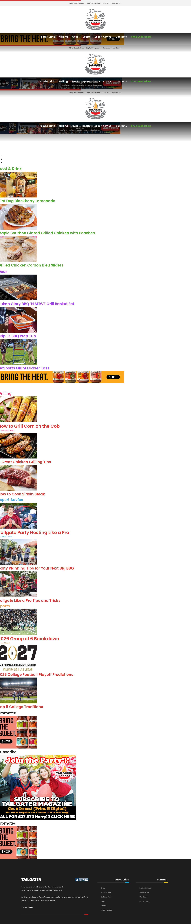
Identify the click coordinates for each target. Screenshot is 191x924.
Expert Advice (103, 36)
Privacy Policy (27, 907)
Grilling (63, 36)
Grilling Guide (106, 897)
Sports (86, 36)
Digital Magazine (93, 3)
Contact (106, 3)
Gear (75, 36)
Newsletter (116, 3)
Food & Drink (47, 36)
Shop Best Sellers (76, 3)
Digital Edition (145, 888)
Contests (121, 36)
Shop (103, 888)
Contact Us (144, 901)
